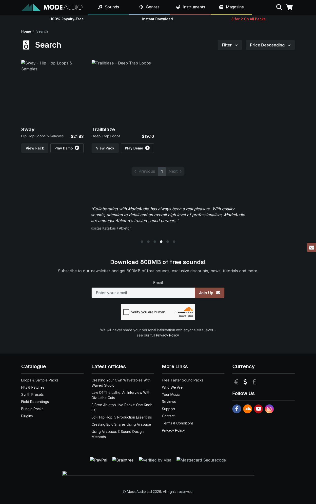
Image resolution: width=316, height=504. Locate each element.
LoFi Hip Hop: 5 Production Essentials (122, 417)
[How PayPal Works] (99, 459)
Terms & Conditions (178, 423)
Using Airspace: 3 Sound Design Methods (118, 434)
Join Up (206, 292)
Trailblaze (103, 129)
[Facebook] (236, 408)
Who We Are (172, 387)
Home (26, 31)
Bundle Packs (32, 409)
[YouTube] (258, 408)
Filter (227, 44)
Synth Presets (32, 394)
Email (158, 282)
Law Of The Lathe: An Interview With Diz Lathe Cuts (121, 395)
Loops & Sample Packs (40, 380)
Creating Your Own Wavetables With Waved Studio (121, 382)
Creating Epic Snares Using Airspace (121, 424)
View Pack (35, 148)
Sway (28, 129)
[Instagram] (269, 408)
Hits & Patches (32, 387)
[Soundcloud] (247, 408)
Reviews (169, 401)
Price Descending (268, 44)
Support (168, 409)
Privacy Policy (167, 335)
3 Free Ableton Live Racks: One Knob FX (122, 407)
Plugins (27, 416)
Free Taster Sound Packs (182, 380)
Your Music (171, 394)
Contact (168, 416)
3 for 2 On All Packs (248, 19)
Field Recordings (35, 401)
